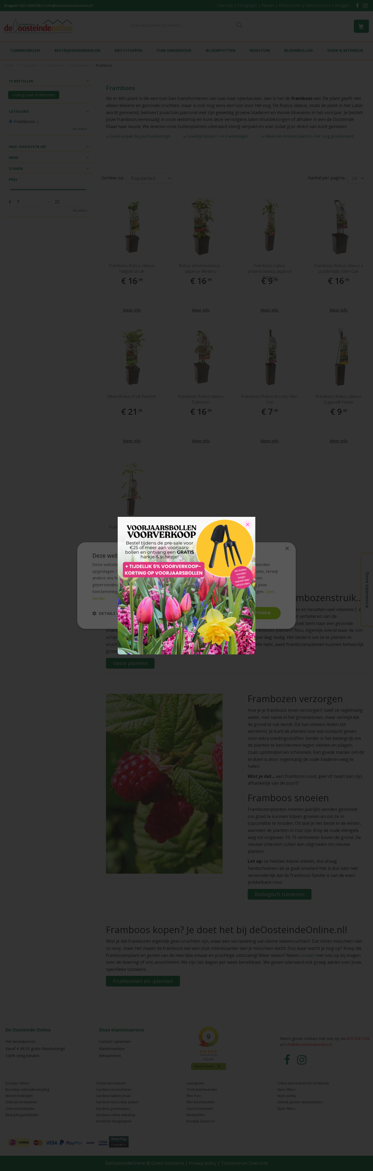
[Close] (247, 524)
